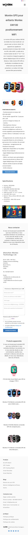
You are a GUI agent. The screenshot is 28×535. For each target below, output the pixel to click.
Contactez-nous (10, 330)
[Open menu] (25, 5)
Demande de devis (10, 172)
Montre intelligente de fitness (11, 485)
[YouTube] (18, 531)
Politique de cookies (9, 522)
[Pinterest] (14, 531)
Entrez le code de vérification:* (11, 316)
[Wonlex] (7, 4)
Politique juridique (8, 517)
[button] (3, 87)
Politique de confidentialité (11, 519)
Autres (5, 488)
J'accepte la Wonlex (13, 326)
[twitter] (12, 531)
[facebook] (9, 531)
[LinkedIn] (16, 531)
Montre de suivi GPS (9, 482)
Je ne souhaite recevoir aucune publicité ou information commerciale (14, 322)
